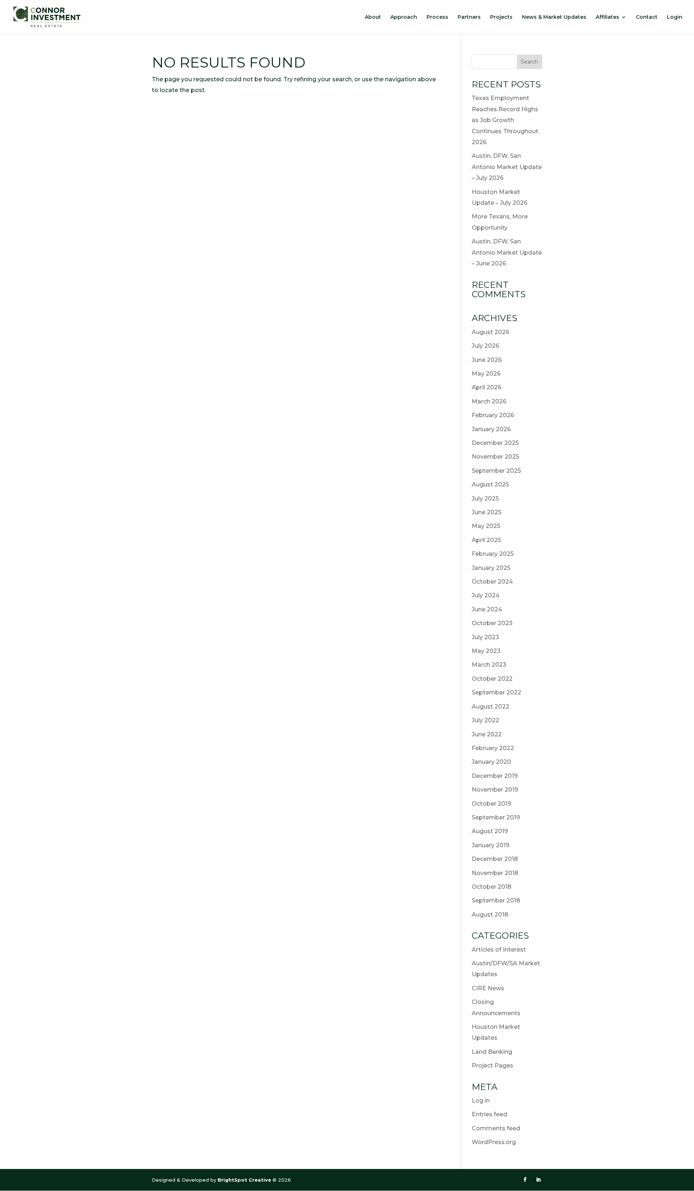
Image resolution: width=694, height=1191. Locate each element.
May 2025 (486, 526)
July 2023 (485, 637)
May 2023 (486, 651)
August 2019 (490, 831)
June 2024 (487, 609)
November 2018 (495, 873)
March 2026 (489, 401)
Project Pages (492, 1065)
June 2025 (486, 512)
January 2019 (490, 845)
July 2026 (485, 345)
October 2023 (492, 623)
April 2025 (486, 540)
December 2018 (495, 859)
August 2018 (490, 914)
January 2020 (491, 761)
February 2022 (493, 748)
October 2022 (492, 678)
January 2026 (491, 429)
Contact (646, 17)
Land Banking (492, 1051)
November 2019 (495, 789)
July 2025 (485, 498)
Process (437, 17)
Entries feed (489, 1114)
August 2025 (490, 484)
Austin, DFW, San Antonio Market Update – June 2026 (507, 252)
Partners (469, 17)
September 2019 (496, 817)
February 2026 (493, 415)
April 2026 (486, 387)
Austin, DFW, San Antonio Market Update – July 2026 (507, 166)
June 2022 (487, 734)
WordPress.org (494, 1142)
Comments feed (496, 1128)
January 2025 (491, 567)
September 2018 (496, 900)
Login (674, 17)
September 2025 (496, 470)
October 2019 (491, 803)
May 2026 (486, 373)
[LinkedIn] (538, 1179)
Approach (403, 17)
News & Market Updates (554, 17)
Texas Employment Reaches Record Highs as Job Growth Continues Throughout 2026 (505, 120)
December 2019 (495, 775)
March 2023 (489, 664)
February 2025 (493, 553)
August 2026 (490, 332)
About (373, 17)
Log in (481, 1100)
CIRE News (488, 988)
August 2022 (490, 706)
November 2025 (495, 456)
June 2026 (487, 359)
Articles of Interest (499, 949)
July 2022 (485, 720)
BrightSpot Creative (245, 1180)
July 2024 (486, 595)
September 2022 (496, 692)
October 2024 (492, 581)
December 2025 (495, 442)
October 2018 (491, 886)
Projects (501, 17)
